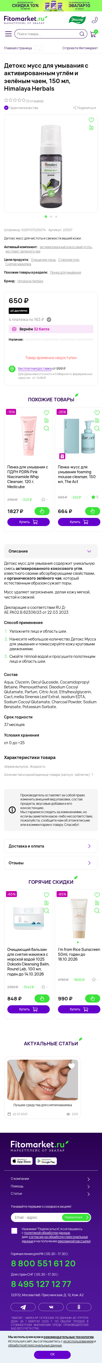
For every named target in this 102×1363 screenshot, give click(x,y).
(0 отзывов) (35, 101)
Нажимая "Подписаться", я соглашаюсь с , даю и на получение (56, 1235)
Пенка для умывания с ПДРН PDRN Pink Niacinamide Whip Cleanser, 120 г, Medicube (27, 476)
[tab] (46, 216)
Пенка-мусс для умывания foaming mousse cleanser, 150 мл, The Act (77, 474)
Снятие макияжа (18, 264)
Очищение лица (43, 260)
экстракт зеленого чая (22, 251)
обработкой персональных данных (35, 1345)
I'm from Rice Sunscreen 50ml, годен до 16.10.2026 (79, 954)
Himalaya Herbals (30, 281)
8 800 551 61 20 (43, 1263)
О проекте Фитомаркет (80, 48)
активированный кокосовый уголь (66, 247)
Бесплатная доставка (35, 368)
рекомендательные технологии (69, 1337)
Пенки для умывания (65, 272)
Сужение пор (68, 260)
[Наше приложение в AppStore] (22, 1161)
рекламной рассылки (74, 1241)
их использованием (78, 1341)
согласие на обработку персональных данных (55, 1238)
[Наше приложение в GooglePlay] (46, 1161)
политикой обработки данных (47, 1232)
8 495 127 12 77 (41, 1283)
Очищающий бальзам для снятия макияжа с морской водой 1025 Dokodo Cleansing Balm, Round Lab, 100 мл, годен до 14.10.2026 (28, 962)
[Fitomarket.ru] (26, 20)
